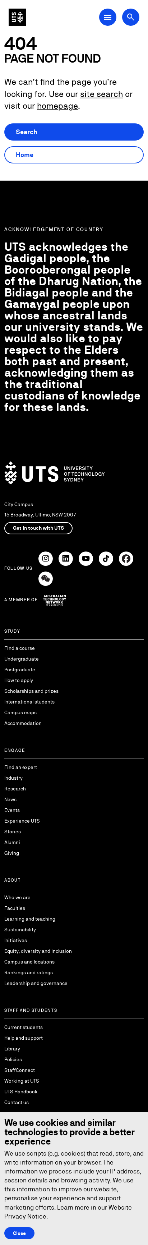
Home (24, 154)
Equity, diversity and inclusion (38, 951)
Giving (11, 853)
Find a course (19, 648)
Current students (23, 1027)
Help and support (23, 1037)
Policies (13, 1059)
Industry (13, 777)
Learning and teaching (29, 918)
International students (29, 701)
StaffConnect (19, 1070)
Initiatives (15, 940)
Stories (12, 831)
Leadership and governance (36, 983)
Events (12, 810)
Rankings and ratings (28, 972)
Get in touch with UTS (38, 528)
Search (26, 132)
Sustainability (20, 929)
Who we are (17, 897)
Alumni (12, 842)
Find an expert (20, 767)
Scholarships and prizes (31, 690)
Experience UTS (22, 820)
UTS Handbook (21, 1091)
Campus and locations (29, 961)
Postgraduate (19, 669)
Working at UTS (21, 1080)
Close (19, 1233)
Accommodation (23, 723)
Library (12, 1048)
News (10, 799)
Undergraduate (21, 658)
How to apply (18, 680)
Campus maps (20, 712)
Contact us (16, 1102)
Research (15, 788)
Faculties (14, 908)
